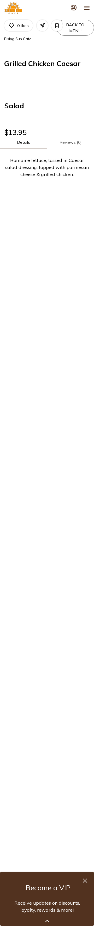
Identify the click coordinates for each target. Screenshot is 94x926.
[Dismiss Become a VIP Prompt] (85, 880)
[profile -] (73, 7)
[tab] (23, 142)
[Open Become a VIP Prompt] (47, 921)
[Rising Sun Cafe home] (27, 7)
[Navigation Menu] (86, 7)
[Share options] (42, 25)
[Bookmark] (57, 25)
